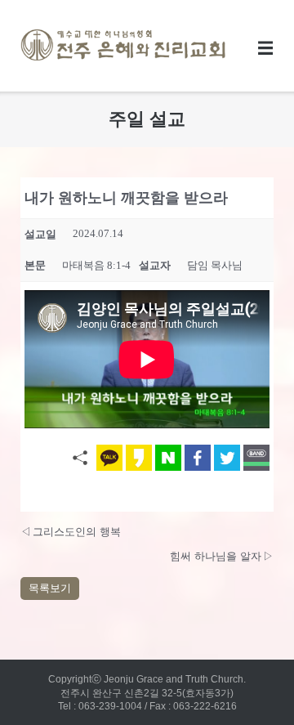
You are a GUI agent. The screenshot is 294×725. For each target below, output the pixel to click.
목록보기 (50, 588)
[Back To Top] (251, 683)
